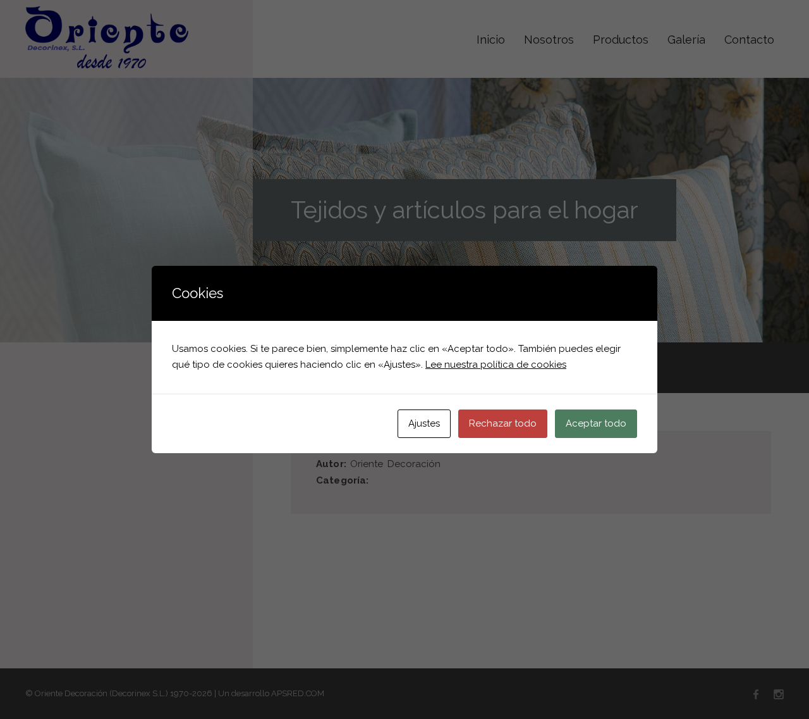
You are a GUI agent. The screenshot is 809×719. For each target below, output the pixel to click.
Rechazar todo (503, 423)
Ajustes (424, 423)
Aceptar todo (596, 423)
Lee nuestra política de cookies (495, 364)
